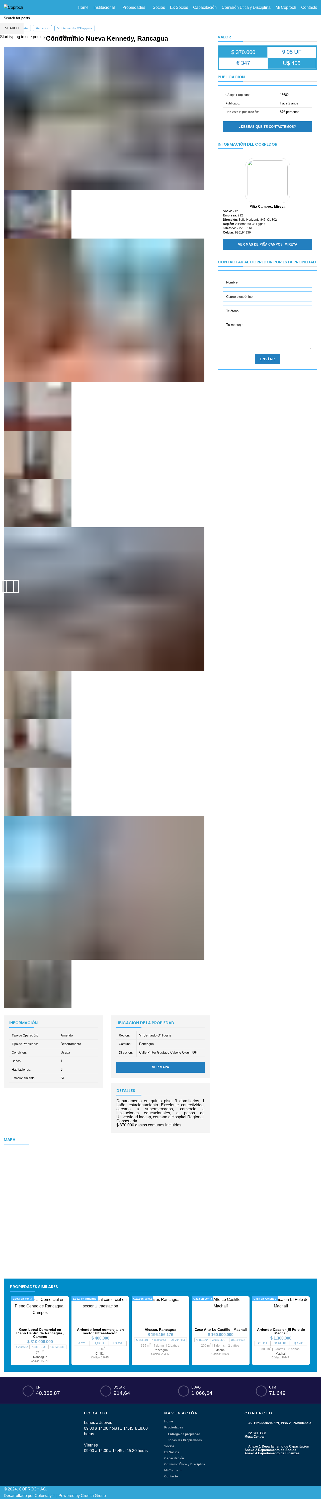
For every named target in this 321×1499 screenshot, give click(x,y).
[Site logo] (13, 7)
